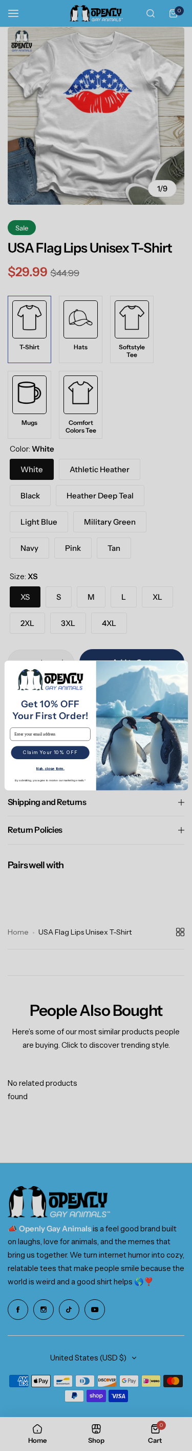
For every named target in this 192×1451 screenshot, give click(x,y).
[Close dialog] (181, 667)
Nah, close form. (50, 768)
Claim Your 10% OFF (50, 753)
